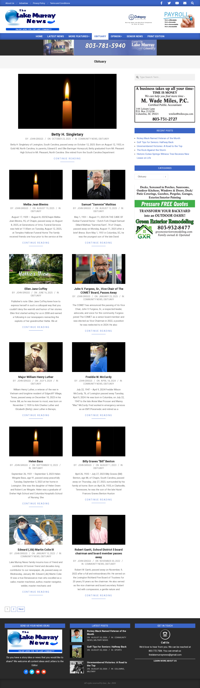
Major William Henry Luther (35, 377)
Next (21, 609)
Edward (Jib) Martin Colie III (36, 549)
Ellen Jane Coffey (36, 288)
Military (91, 671)
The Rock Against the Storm (151, 150)
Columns (119, 669)
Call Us (165, 642)
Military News (101, 640)
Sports (118, 650)
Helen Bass (36, 461)
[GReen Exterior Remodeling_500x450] (165, 186)
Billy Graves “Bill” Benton (99, 461)
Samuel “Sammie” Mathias (98, 204)
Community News (88, 139)
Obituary (103, 139)
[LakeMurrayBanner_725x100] (100, 41)
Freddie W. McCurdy (99, 377)
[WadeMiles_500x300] (165, 88)
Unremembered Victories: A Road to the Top (159, 146)
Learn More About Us (165, 661)
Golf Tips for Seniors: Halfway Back (155, 142)
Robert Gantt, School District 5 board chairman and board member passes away (99, 553)
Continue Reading (67, 158)
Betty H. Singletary (67, 134)
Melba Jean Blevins (35, 204)
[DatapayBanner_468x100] (158, 13)
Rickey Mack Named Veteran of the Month (158, 138)
